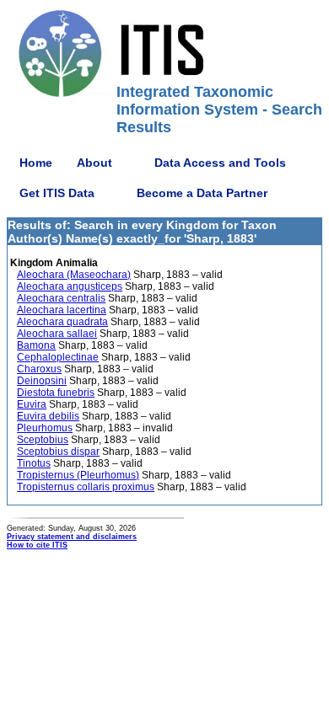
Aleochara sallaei (57, 333)
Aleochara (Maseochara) (74, 275)
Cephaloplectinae (58, 357)
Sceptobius (42, 440)
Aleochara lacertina (61, 310)
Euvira (31, 404)
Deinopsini (42, 381)
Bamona (36, 345)
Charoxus (39, 369)
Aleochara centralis (61, 298)
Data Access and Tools (220, 162)
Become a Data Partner (202, 193)
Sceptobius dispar (58, 451)
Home (35, 162)
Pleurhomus (45, 428)
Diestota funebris (55, 392)
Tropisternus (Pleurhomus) (78, 475)
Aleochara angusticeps (69, 286)
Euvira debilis (48, 416)
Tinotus (34, 463)
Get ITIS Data (56, 193)
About (94, 162)
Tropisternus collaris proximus (85, 487)
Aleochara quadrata (62, 322)
